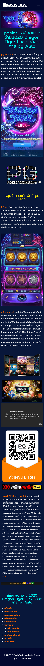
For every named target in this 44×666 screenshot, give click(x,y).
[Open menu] (38, 5)
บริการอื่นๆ (9, 625)
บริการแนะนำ (13, 628)
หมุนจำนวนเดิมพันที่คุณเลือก (22, 197)
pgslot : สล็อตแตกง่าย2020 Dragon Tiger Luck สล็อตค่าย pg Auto (22, 39)
